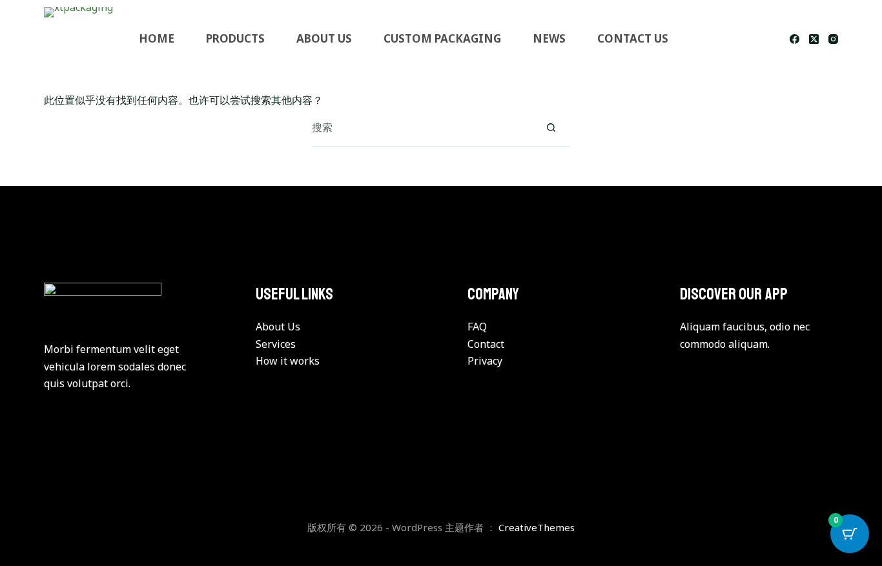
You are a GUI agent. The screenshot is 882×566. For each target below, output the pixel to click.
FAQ (477, 326)
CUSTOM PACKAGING (442, 38)
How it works (288, 361)
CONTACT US (632, 38)
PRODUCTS (235, 38)
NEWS (549, 38)
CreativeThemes (536, 527)
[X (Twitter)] (814, 39)
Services (276, 344)
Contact (485, 344)
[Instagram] (833, 39)
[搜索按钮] (551, 127)
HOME (156, 38)
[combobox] (422, 127)
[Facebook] (794, 39)
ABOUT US (324, 38)
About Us (278, 326)
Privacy (484, 361)
